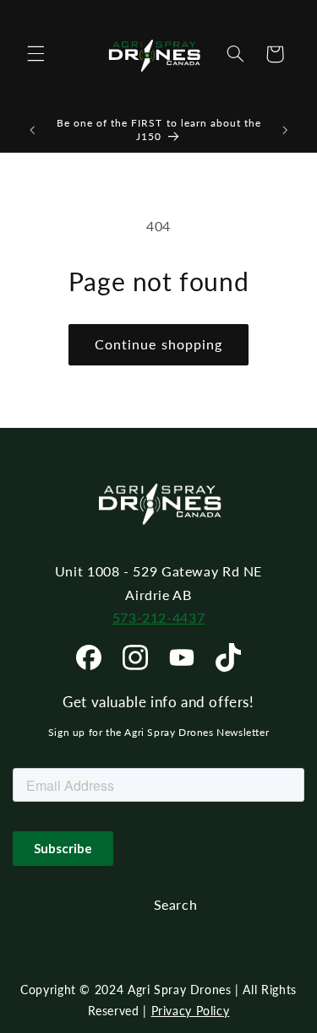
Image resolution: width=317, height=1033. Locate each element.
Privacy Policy (190, 1010)
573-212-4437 (158, 617)
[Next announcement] (284, 130)
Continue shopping (158, 344)
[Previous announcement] (32, 130)
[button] (35, 54)
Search (176, 904)
